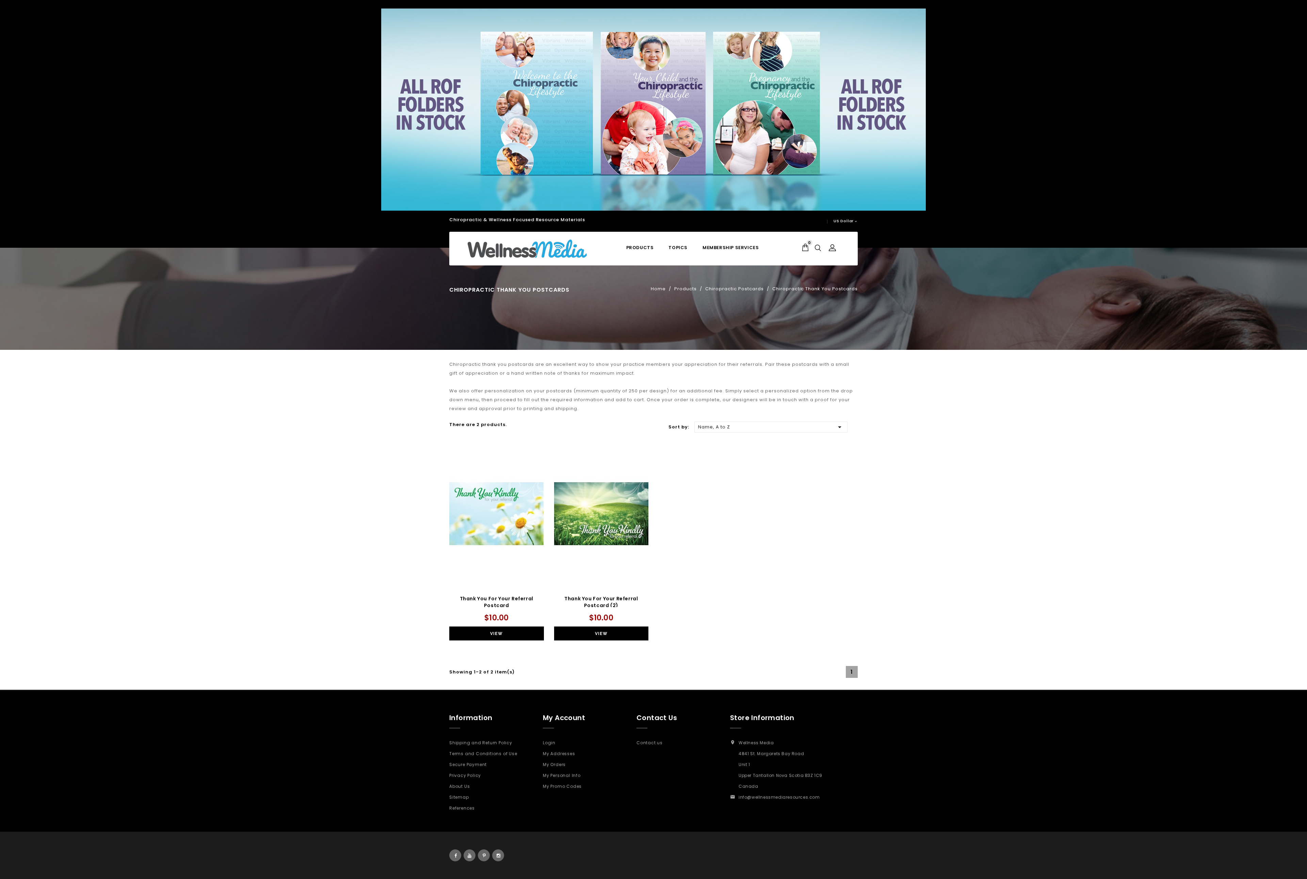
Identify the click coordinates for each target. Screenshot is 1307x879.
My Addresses (559, 753)
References (462, 808)
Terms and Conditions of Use (483, 753)
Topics (678, 247)
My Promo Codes (562, 786)
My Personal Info (562, 775)
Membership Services (731, 247)
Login (549, 743)
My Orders (554, 764)
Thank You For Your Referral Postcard (496, 602)
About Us (459, 786)
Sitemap (459, 797)
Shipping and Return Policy (480, 743)
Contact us (649, 743)
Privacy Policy (465, 775)
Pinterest (483, 855)
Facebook (455, 855)
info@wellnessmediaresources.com (779, 797)
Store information (762, 717)
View (496, 633)
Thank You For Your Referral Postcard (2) (601, 602)
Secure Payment (468, 764)
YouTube (469, 855)
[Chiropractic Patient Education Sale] (653, 110)
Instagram (498, 855)
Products (640, 247)
